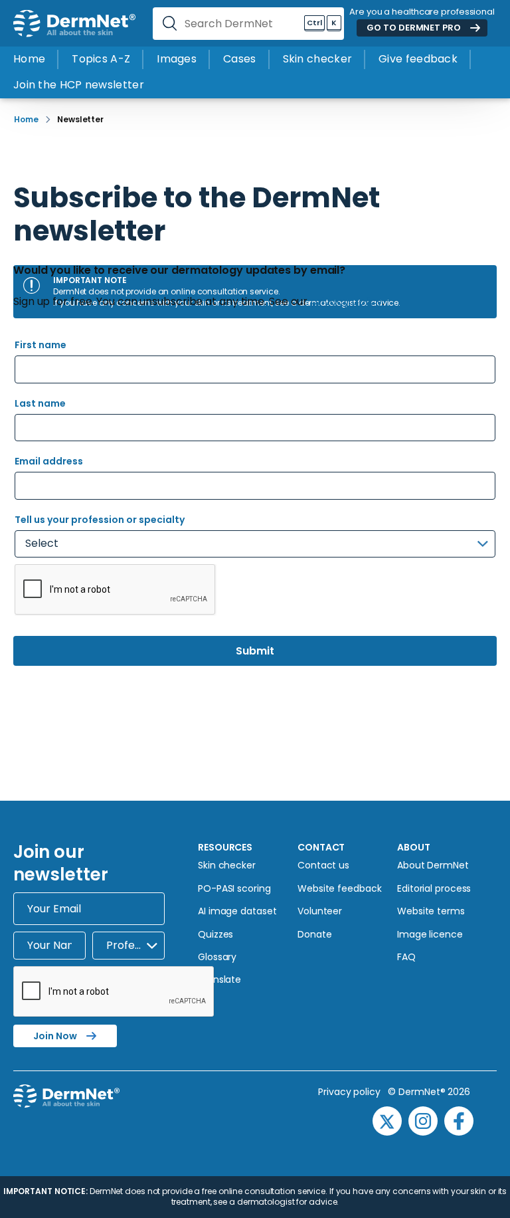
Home (29, 58)
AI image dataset (237, 911)
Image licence (430, 934)
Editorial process (434, 888)
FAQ (406, 957)
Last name (40, 403)
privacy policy (346, 301)
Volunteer (320, 911)
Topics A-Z (101, 58)
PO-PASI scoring (234, 888)
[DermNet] (74, 23)
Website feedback (339, 888)
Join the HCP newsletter (78, 84)
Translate (219, 979)
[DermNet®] (146, 1112)
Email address (49, 461)
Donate (314, 934)
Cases (239, 58)
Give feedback (418, 58)
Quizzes (215, 934)
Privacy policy (353, 1091)
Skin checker (318, 58)
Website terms (431, 911)
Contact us (323, 865)
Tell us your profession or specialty (100, 519)
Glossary (217, 957)
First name (40, 345)
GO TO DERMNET (413, 27)
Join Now (55, 1036)
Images (177, 58)
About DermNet (433, 865)
